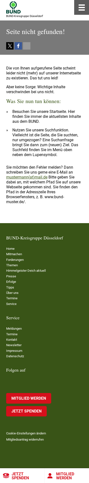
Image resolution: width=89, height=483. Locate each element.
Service (11, 304)
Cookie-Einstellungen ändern (26, 433)
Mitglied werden (65, 476)
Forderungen (15, 260)
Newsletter (14, 345)
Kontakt (11, 339)
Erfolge (11, 282)
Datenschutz (15, 356)
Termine (12, 298)
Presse (11, 276)
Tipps (10, 287)
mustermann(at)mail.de (26, 177)
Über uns (12, 293)
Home (10, 248)
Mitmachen (14, 254)
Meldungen (14, 328)
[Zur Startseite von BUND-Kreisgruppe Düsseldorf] (13, 7)
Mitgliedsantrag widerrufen (25, 439)
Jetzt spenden (20, 476)
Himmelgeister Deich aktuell (26, 270)
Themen (12, 265)
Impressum (14, 351)
